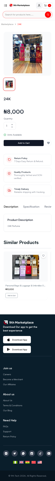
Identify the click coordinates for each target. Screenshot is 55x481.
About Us (7, 400)
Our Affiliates (9, 384)
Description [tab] (11, 206)
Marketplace (7, 24)
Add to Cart (24, 143)
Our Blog (7, 410)
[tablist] (27, 207)
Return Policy (9, 436)
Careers (7, 374)
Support (7, 431)
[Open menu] (5, 5)
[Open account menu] (39, 5)
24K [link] (19, 24)
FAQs (5, 426)
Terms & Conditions (12, 405)
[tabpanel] (27, 223)
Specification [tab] (31, 206)
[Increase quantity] (12, 124)
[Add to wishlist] (43, 255)
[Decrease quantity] (12, 127)
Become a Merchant (13, 379)
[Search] (48, 15)
